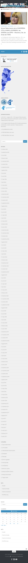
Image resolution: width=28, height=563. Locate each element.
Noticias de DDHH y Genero (7, 471)
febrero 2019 (4, 361)
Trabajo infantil (5, 477)
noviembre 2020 (5, 298)
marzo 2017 (4, 430)
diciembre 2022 (5, 230)
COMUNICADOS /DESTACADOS (8, 450)
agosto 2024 (4, 170)
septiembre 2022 (5, 239)
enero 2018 (4, 400)
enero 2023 (4, 227)
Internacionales (5, 462)
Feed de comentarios (6, 491)
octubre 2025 (5, 149)
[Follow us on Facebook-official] (22, 51)
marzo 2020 (4, 322)
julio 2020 (4, 310)
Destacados (10, 26)
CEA (2, 1)
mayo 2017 (4, 424)
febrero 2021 (4, 292)
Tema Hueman (20, 556)
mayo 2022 (4, 251)
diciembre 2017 (5, 403)
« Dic (2, 525)
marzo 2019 (4, 358)
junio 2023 (4, 212)
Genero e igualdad (5, 459)
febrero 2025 (4, 158)
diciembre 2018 (5, 367)
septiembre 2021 (5, 272)
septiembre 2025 (5, 152)
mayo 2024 (4, 179)
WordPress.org (5, 494)
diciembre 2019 (5, 331)
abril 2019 (4, 355)
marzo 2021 (4, 289)
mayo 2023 (4, 215)
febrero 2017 (4, 433)
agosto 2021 (4, 275)
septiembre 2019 (5, 340)
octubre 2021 (5, 269)
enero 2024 (4, 191)
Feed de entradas (5, 488)
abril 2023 (4, 218)
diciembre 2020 (5, 295)
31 (17, 523)
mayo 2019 (4, 352)
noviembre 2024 (5, 161)
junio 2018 (4, 385)
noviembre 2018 (5, 370)
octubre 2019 (5, 337)
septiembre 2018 (5, 376)
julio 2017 (4, 418)
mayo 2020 (4, 316)
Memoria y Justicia (6, 468)
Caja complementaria (6, 444)
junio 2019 (4, 349)
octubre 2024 (5, 164)
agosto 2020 (4, 307)
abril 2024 (4, 182)
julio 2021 (4, 278)
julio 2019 (4, 346)
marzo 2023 (4, 221)
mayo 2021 (4, 283)
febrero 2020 (4, 325)
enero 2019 (4, 364)
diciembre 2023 (5, 194)
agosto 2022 (4, 242)
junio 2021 (4, 281)
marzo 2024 (4, 185)
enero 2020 (4, 328)
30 (14, 523)
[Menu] (26, 1)
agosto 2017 (4, 415)
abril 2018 (4, 391)
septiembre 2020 (5, 304)
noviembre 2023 (5, 197)
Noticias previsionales (6, 474)
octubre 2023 (5, 200)
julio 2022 (4, 245)
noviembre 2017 (5, 406)
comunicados (4, 26)
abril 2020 (4, 319)
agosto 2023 (4, 206)
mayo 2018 (4, 388)
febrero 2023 (4, 224)
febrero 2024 (4, 188)
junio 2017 (4, 421)
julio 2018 (4, 382)
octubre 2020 (5, 301)
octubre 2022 (5, 236)
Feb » (5, 525)
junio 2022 (4, 248)
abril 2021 (4, 286)
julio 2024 (4, 173)
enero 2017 (4, 436)
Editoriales (4, 456)
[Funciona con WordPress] (10, 556)
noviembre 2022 (5, 233)
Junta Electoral (5, 465)
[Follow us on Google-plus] (24, 51)
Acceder (3, 485)
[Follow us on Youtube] (26, 51)
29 (10, 523)
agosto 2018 (4, 379)
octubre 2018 (5, 373)
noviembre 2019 (5, 334)
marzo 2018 (4, 394)
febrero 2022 (4, 260)
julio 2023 (4, 209)
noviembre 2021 (5, 266)
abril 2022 (4, 254)
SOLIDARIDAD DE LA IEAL (7, 129)
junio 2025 (4, 155)
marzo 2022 (4, 257)
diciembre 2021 (5, 263)
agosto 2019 (4, 343)
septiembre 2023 (5, 203)
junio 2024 (4, 176)
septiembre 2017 (5, 412)
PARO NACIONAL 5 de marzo (8, 132)
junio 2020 (4, 313)
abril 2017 (4, 427)
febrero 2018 (4, 397)
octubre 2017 (5, 409)
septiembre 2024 (5, 167)
